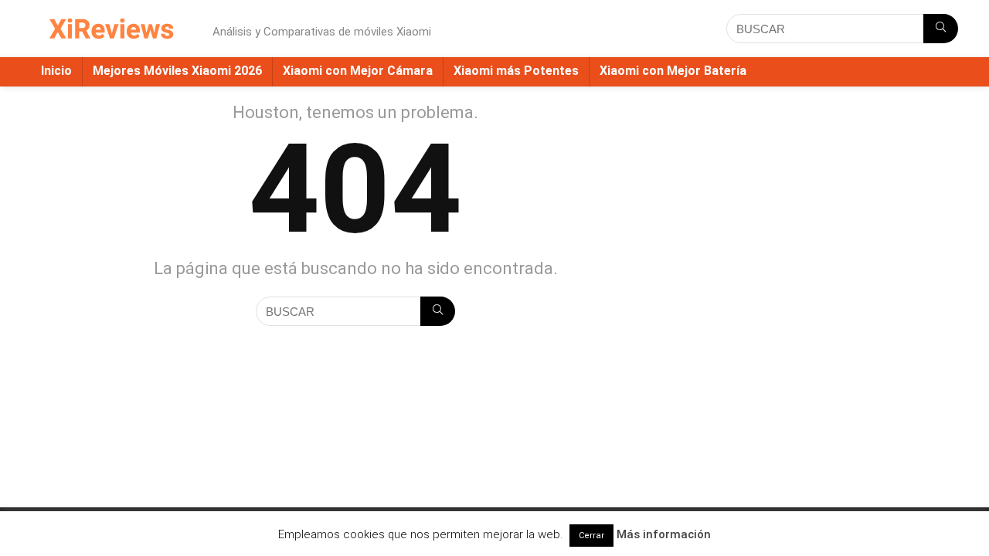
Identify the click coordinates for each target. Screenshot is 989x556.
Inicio (56, 70)
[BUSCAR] (940, 28)
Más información (664, 534)
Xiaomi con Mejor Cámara (358, 70)
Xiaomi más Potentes (516, 70)
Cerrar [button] (591, 536)
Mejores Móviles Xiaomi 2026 (177, 70)
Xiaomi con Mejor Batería (673, 70)
